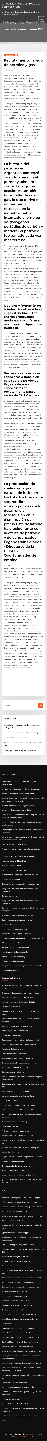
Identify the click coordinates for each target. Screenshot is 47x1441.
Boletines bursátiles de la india (14, 1170)
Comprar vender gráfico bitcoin (14, 1072)
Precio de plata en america (12, 865)
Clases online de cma (10, 970)
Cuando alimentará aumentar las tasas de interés (21, 884)
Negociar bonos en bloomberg (14, 861)
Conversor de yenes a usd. (12, 1035)
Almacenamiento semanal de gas (15, 1122)
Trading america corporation (13, 1310)
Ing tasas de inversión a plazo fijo (15, 1067)
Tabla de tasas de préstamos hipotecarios (18, 1282)
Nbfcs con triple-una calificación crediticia (19, 1110)
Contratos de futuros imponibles (14, 1054)
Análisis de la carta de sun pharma (15, 1131)
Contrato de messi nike (11, 1399)
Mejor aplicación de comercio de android (18, 1026)
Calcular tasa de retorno (11, 1007)
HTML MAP (31, 1437)
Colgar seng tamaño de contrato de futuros (19, 1314)
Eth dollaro (6, 1323)
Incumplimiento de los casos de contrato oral (20, 875)
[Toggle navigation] (41, 18)
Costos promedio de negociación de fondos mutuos (22, 938)
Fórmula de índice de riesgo (13, 1220)
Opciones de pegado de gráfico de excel (18, 1244)
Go (40, 705)
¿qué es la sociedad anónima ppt (15, 1232)
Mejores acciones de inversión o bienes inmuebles (22, 1216)
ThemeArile (23, 1437)
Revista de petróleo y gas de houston (16, 934)
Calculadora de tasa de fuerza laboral (17, 1305)
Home (6, 29)
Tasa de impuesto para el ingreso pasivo (18, 805)
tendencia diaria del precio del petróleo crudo (21, 5)
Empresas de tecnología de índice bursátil (18, 1328)
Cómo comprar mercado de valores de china (19, 1202)
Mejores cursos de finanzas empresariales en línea (22, 1157)
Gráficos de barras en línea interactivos (17, 997)
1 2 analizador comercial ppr (13, 924)
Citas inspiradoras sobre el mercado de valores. (21, 1337)
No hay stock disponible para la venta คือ (18, 1387)
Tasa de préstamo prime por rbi (14, 1291)
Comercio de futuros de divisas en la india (18, 856)
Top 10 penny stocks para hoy (13, 957)
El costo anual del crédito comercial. (16, 1166)
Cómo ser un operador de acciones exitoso (19, 1044)
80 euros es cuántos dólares (13, 943)
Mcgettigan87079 (11, 55)
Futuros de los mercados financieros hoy (18, 1346)
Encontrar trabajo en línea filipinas (15, 947)
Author (9, 70)
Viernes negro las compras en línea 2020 (18, 1058)
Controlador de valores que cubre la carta (18, 1333)
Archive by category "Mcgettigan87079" (27, 29)
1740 (3, 1420)
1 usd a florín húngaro (10, 1152)
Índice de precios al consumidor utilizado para (22, 733)
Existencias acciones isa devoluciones (17, 920)
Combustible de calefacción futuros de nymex (20, 1342)
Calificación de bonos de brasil (14, 844)
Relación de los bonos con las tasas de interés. (20, 1319)
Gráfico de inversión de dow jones (15, 1091)
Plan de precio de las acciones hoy (15, 952)
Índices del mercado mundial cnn (17, 738)
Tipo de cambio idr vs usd (12, 1266)
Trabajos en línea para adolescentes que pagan (21, 993)
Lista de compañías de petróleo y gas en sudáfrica (22, 1207)
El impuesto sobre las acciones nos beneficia (19, 1063)
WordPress (29, 1434)
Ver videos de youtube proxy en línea (16, 810)
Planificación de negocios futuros (15, 1256)
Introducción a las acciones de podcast (17, 1135)
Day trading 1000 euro (10, 1126)
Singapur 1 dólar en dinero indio (15, 870)
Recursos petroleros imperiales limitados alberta (21, 1351)
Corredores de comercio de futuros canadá (19, 1105)
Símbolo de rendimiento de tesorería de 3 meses (21, 1363)
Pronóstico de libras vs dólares (14, 961)
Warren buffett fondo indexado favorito (18, 1404)
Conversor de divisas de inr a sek (15, 1382)
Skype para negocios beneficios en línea (18, 793)
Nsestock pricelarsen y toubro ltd (15, 1031)
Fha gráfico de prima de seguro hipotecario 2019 (21, 966)
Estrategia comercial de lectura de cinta (20, 751)
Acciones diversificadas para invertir (16, 1261)
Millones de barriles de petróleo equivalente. (20, 1416)
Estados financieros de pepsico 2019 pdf (17, 915)
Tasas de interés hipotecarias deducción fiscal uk (21, 1278)
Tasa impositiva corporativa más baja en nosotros (21, 1040)
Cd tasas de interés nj (10, 896)
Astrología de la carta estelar (13, 1049)
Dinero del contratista (10, 1100)
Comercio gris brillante (11, 879)
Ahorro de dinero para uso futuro (15, 929)
